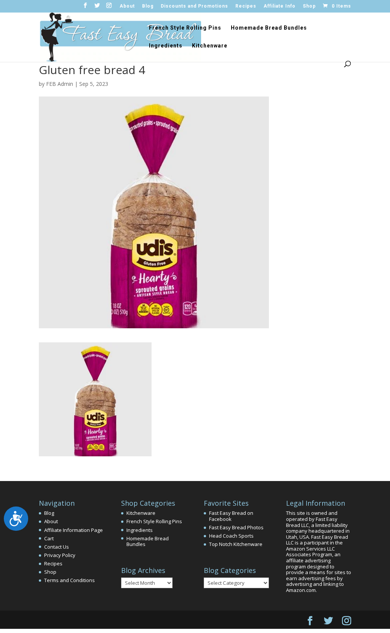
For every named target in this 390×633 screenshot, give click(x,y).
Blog (147, 6)
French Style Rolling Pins (185, 28)
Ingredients (165, 46)
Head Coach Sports (231, 535)
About (127, 6)
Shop (309, 6)
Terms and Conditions (69, 580)
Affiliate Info (280, 6)
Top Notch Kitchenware (235, 544)
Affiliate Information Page (73, 530)
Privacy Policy (59, 555)
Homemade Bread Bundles (269, 28)
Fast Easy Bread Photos (236, 527)
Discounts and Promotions (194, 6)
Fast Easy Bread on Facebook (231, 516)
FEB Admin (59, 83)
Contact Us (56, 546)
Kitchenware (209, 46)
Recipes (245, 6)
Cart (49, 538)
